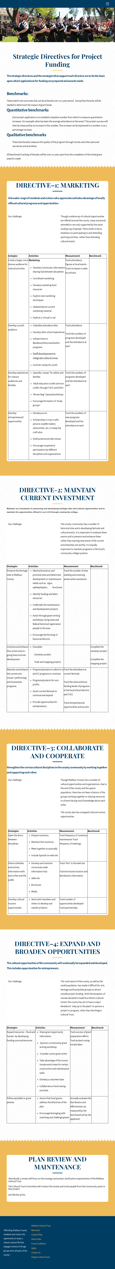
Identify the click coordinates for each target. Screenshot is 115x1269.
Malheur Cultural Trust (41, 1226)
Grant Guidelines (38, 1244)
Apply (33, 1248)
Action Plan (36, 1239)
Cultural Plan (36, 1235)
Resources (35, 1230)
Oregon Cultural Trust (40, 1257)
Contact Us (36, 1253)
